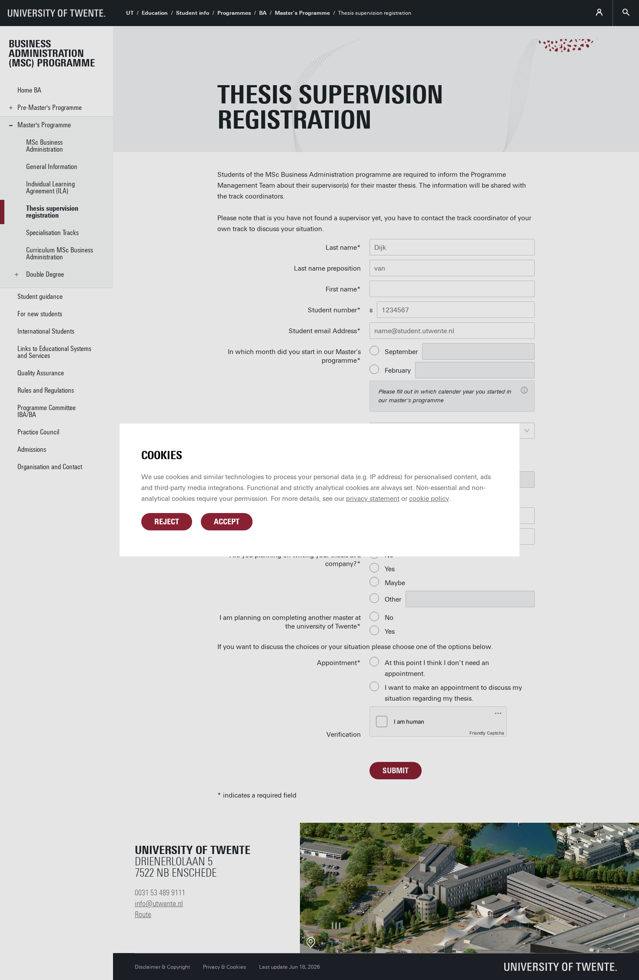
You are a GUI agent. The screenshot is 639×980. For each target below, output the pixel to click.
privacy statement (372, 499)
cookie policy (429, 499)
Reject (166, 521)
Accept (227, 521)
